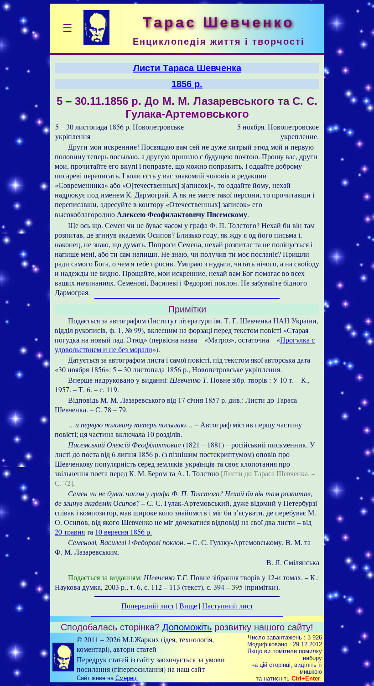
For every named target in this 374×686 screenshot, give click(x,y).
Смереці (126, 678)
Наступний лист (227, 605)
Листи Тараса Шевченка (187, 68)
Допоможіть (187, 627)
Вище (188, 605)
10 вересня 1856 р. (123, 531)
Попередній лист (147, 605)
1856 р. (187, 84)
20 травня (70, 531)
